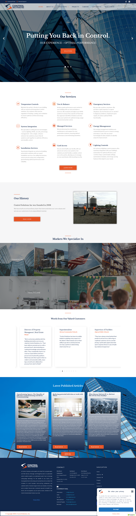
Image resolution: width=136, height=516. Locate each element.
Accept (116, 509)
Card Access (62, 146)
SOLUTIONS (68, 51)
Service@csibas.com (70, 497)
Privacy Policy (116, 513)
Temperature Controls (29, 104)
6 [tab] (71, 371)
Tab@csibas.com (70, 499)
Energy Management (102, 126)
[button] (132, 491)
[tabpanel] (32, 347)
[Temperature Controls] (18, 104)
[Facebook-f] (126, 1)
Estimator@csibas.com (71, 504)
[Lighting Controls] (90, 145)
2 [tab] (62, 371)
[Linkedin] (129, 1)
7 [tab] (73, 371)
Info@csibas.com (70, 492)
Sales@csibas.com (70, 494)
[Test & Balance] (54, 104)
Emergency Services (101, 104)
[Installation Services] (18, 148)
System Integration (29, 127)
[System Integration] (18, 126)
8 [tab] (76, 371)
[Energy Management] (90, 126)
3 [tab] (65, 371)
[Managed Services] (54, 126)
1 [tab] (60, 371)
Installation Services (29, 148)
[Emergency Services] (90, 104)
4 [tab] (67, 371)
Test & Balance (63, 104)
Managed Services (64, 126)
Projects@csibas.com (71, 502)
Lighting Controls (100, 145)
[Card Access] (54, 145)
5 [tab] (69, 371)
